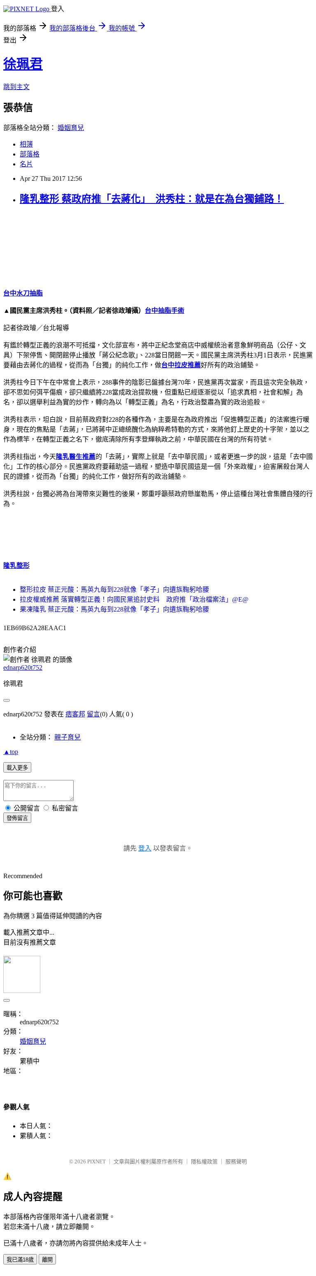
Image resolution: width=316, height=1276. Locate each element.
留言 (93, 714)
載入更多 (17, 768)
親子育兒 (67, 737)
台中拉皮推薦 (181, 365)
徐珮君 (23, 64)
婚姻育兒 (71, 127)
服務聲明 (236, 1161)
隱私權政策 (204, 1161)
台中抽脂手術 (164, 310)
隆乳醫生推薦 (75, 456)
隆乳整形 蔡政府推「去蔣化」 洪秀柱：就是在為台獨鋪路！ (152, 199)
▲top (10, 751)
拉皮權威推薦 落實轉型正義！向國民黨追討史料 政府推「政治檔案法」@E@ (134, 599)
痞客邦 (75, 714)
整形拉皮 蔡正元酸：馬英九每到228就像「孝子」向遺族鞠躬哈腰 (114, 589)
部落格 (30, 154)
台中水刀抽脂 (23, 293)
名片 (26, 164)
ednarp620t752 (22, 667)
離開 (47, 1260)
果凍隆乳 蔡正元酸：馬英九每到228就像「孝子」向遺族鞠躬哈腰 (114, 609)
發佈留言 (17, 818)
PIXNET (96, 1161)
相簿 (26, 144)
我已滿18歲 (20, 1260)
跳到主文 (16, 86)
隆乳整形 (16, 565)
